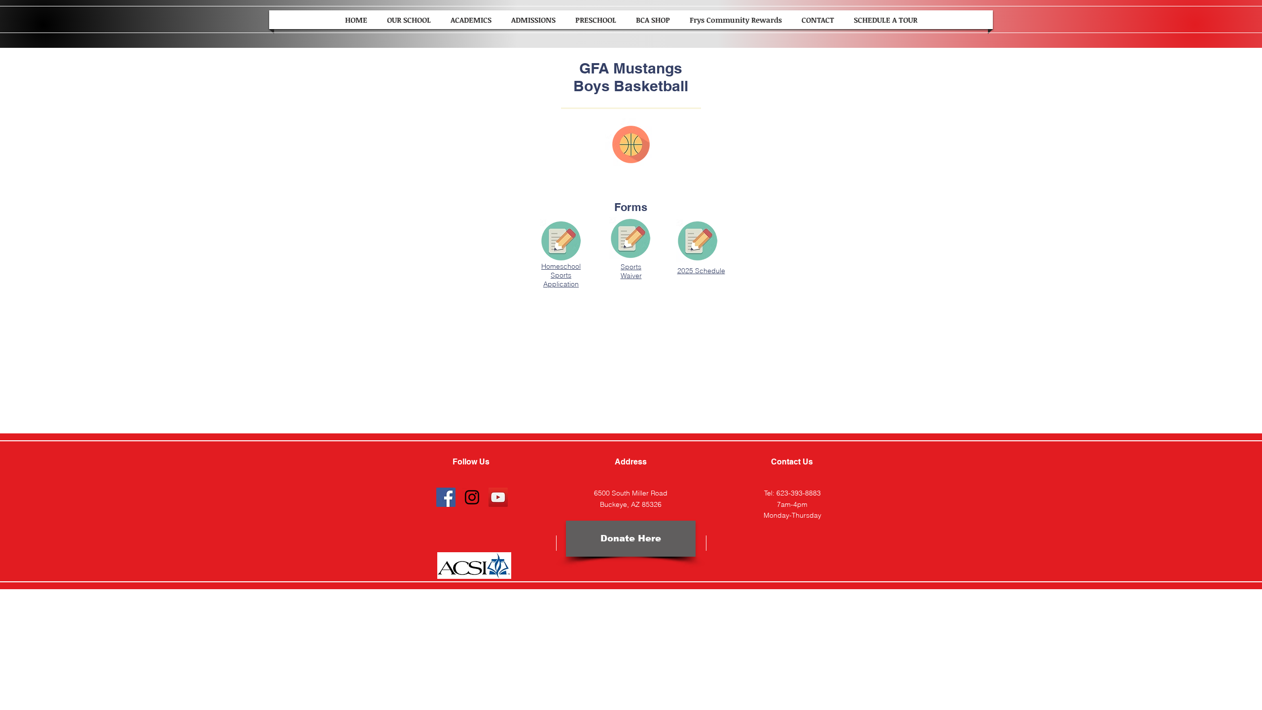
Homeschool (561, 266)
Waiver (631, 275)
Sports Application (561, 279)
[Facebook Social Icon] (446, 497)
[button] (409, 19)
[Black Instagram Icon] (472, 497)
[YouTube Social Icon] (498, 497)
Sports (631, 266)
